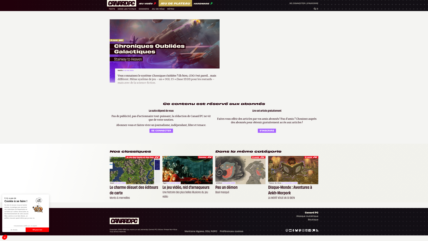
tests (112, 9)
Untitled (219, 183)
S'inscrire (312, 3)
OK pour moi (37, 230)
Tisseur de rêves (275, 183)
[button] (4, 237)
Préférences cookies (231, 231)
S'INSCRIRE (267, 130)
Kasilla (120, 70)
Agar (165, 183)
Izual (112, 183)
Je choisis (13, 230)
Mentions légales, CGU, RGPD (201, 231)
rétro (170, 9)
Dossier (203, 157)
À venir (114, 40)
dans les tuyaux (127, 9)
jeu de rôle (158, 9)
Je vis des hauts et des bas (140, 157)
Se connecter (297, 3)
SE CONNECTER (161, 130)
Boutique (313, 219)
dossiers (144, 9)
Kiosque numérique (307, 216)
